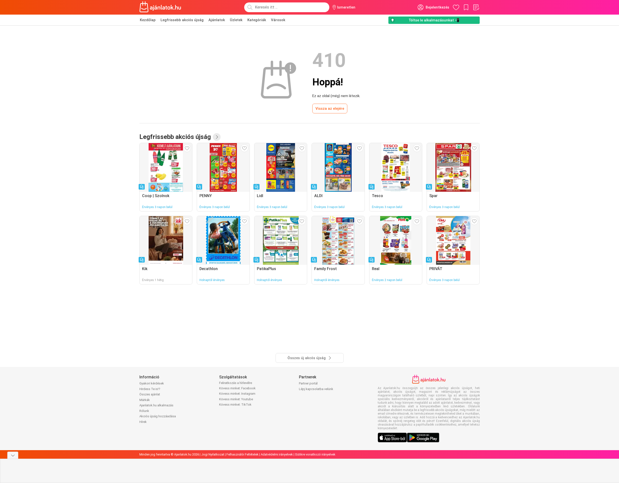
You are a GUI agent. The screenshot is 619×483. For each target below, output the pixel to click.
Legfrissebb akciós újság (182, 20)
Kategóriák (256, 20)
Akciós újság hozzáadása (157, 416)
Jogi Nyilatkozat (212, 454)
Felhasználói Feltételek (242, 454)
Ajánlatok (216, 20)
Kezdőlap (148, 20)
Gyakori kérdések (151, 383)
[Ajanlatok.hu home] (160, 7)
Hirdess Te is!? (149, 389)
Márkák (144, 400)
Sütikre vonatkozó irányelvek (315, 454)
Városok (278, 20)
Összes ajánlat (149, 394)
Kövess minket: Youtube (236, 399)
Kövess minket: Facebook (237, 388)
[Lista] (476, 7)
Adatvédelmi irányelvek (277, 454)
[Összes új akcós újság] (217, 137)
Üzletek (236, 20)
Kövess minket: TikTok (235, 404)
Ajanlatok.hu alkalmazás (156, 405)
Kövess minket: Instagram (237, 393)
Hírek (143, 422)
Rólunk (144, 411)
